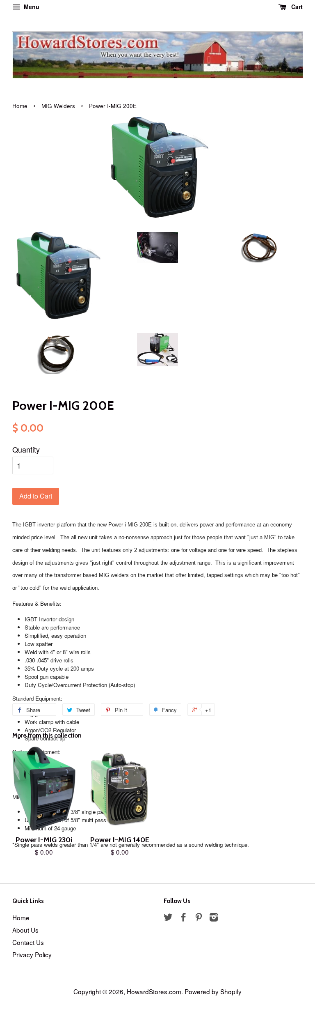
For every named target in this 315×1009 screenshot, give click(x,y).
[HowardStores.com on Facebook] (183, 917)
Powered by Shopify (213, 991)
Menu (30, 6)
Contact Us (28, 942)
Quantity (26, 449)
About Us (25, 929)
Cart (296, 6)
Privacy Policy (32, 954)
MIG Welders (58, 106)
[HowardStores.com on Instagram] (213, 917)
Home (19, 106)
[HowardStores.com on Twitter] (168, 917)
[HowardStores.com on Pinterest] (198, 917)
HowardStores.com (154, 991)
